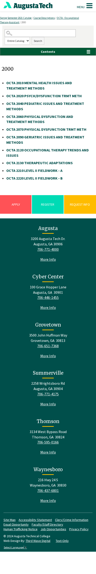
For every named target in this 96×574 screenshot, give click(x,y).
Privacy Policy (79, 529)
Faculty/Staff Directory (47, 524)
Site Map (9, 520)
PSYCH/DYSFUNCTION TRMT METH (44, 95)
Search (38, 41)
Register (47, 204)
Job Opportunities (53, 529)
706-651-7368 (48, 346)
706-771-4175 (48, 394)
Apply (16, 204)
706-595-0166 (48, 442)
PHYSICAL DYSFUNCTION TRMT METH (46, 129)
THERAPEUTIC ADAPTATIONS (39, 162)
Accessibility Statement (35, 520)
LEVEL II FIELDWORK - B (34, 178)
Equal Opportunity (16, 524)
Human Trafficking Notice (20, 529)
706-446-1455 (48, 297)
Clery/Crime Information (71, 520)
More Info (48, 259)
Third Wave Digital (38, 541)
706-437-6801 (48, 490)
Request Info (80, 204)
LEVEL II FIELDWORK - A (34, 170)
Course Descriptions (44, 18)
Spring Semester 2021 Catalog (16, 18)
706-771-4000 (48, 249)
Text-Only (62, 541)
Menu (81, 7)
